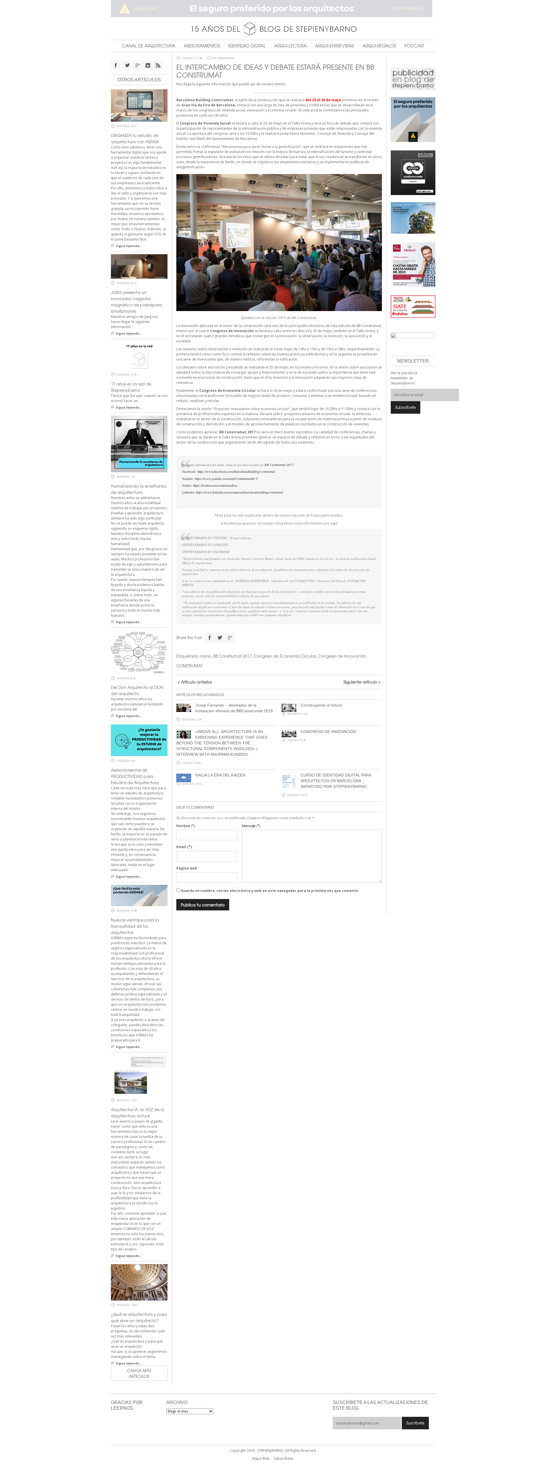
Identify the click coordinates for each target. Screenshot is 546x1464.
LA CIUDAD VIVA (301, 581)
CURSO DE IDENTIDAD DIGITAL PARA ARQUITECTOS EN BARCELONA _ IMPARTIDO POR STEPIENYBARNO (336, 781)
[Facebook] (209, 638)
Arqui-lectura (290, 46)
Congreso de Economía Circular (285, 656)
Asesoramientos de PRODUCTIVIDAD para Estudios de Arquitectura (135, 776)
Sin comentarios (223, 58)
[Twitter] (220, 638)
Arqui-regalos (379, 46)
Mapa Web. (261, 1458)
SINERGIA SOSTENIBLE (252, 581)
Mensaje (251, 825)
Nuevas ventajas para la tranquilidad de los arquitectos (135, 926)
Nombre (185, 825)
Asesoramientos (202, 46)
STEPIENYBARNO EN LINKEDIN (205, 544)
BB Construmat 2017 (232, 656)
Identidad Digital (247, 46)
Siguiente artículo (360, 681)
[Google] (230, 638)
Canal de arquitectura (148, 46)
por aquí (330, 523)
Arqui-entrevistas (334, 46)
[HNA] (413, 264)
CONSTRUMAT (189, 665)
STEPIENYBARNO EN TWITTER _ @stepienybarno (216, 538)
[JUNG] (413, 172)
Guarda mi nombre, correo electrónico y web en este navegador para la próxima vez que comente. (270, 890)
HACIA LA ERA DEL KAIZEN (220, 775)
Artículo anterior (196, 681)
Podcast (414, 46)
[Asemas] (273, 8)
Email (184, 846)
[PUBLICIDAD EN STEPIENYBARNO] (413, 78)
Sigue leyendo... (129, 246)
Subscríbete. (284, 1458)
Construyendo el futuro (321, 705)
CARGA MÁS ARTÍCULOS (139, 1373)
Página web (186, 868)
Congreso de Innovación (342, 656)
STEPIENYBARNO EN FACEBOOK (205, 552)
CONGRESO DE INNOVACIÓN (328, 731)
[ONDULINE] (413, 306)
